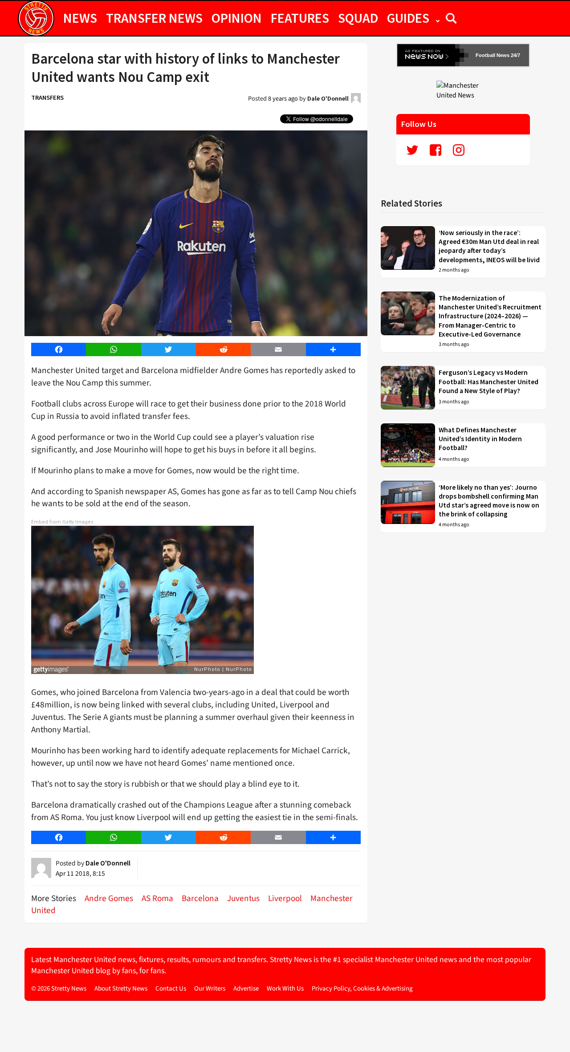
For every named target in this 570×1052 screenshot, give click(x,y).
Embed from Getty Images (62, 522)
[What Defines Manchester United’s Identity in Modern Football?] (408, 445)
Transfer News (154, 17)
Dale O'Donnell (328, 98)
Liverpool (285, 898)
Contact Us (170, 988)
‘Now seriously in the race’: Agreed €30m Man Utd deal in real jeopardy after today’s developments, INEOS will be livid (489, 246)
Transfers (47, 97)
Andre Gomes (109, 898)
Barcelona (200, 898)
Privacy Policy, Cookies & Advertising (362, 988)
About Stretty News (120, 988)
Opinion (237, 17)
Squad (358, 17)
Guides (408, 17)
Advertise (246, 988)
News (80, 17)
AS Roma (157, 898)
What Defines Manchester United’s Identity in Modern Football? (480, 439)
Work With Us (285, 988)
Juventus (243, 898)
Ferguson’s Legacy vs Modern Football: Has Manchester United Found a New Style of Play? (488, 381)
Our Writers (209, 988)
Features (300, 17)
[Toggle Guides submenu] (438, 18)
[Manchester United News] (463, 90)
